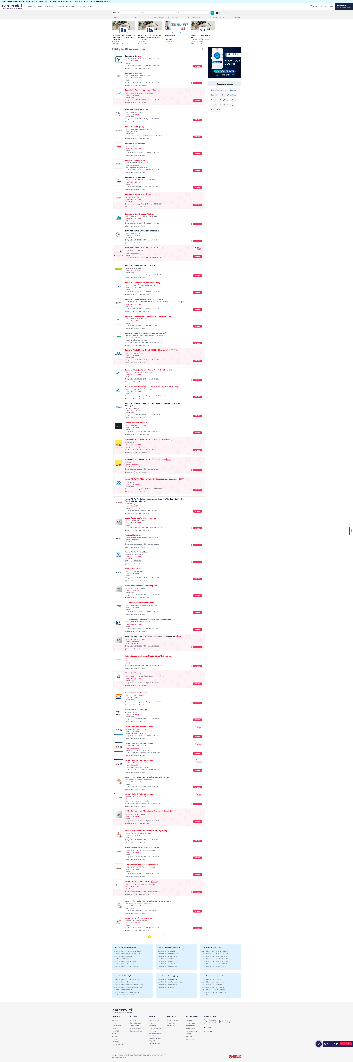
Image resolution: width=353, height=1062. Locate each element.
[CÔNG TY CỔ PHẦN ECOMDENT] (118, 696)
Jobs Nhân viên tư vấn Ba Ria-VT (167, 959)
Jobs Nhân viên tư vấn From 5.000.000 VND (215, 953)
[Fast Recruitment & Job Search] (12, 6)
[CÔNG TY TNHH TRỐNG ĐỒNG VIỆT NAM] (118, 76)
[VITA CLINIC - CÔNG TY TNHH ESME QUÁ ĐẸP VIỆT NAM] (118, 59)
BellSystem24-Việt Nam (132, 408)
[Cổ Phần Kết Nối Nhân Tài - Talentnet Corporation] (118, 851)
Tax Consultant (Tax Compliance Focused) (141, 603)
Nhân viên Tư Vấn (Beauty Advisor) (138, 90)
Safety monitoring (191, 1031)
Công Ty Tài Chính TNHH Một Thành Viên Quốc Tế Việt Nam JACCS (145, 335)
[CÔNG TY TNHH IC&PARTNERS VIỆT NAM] (118, 623)
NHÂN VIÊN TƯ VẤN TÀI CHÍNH (136, 110)
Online (233, 100)
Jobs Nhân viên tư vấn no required (212, 979)
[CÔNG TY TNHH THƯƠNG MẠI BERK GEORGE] (118, 130)
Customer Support (154, 1043)
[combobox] (128, 13)
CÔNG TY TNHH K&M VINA (133, 112)
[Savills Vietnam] (118, 442)
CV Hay (40, 6)
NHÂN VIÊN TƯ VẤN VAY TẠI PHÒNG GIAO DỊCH (142, 231)
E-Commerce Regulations (156, 1028)
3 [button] (156, 936)
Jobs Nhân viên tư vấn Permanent (168, 979)
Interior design (190, 1023)
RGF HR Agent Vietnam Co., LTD (135, 520)
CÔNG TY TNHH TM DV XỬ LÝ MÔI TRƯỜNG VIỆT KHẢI (141, 216)
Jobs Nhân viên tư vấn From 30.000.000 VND (215, 966)
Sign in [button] (326, 6)
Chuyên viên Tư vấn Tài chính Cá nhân (139, 727)
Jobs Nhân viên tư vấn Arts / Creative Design (127, 953)
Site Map (114, 1039)
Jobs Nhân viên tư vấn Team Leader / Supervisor (128, 987)
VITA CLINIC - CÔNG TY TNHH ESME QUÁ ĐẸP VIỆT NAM (142, 58)
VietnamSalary (49, 6)
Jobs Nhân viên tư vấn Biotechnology (125, 961)
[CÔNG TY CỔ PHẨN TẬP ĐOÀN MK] (118, 572)
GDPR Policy (152, 1025)
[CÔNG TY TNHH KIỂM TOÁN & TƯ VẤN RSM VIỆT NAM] (118, 606)
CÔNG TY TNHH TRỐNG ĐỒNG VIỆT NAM (137, 75)
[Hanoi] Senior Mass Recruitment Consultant (142, 848)
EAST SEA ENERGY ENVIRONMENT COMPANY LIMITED (142, 537)
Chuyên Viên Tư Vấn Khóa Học (136, 710)
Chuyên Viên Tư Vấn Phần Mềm (136, 693)
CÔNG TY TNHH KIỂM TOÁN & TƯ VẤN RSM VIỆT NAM (141, 605)
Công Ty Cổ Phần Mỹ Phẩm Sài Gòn (135, 251)
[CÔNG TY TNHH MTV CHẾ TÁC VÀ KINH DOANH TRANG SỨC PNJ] (118, 676)
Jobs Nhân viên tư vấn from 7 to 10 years (214, 992)
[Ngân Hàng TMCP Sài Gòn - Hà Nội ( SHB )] (118, 730)
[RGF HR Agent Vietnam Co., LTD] (118, 521)
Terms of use (152, 1031)
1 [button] (149, 936)
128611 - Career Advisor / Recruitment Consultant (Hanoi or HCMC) (150, 636)
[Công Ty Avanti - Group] (118, 197)
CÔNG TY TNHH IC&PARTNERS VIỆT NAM (137, 622)
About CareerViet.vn (155, 1020)
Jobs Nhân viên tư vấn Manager (123, 989)
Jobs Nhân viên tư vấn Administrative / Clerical (127, 951)
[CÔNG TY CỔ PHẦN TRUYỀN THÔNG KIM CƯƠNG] (118, 373)
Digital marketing (191, 1025)
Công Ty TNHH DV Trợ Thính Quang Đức (137, 163)
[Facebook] (204, 1032)
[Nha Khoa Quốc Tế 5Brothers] (118, 555)
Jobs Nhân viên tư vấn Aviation (123, 956)
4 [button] (160, 936)
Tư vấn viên (129, 673)
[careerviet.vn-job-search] (210, 1021)
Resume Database (135, 1023)
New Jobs (115, 1020)
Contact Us (170, 1025)
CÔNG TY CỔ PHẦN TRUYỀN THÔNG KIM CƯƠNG (139, 372)
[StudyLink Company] (118, 502)
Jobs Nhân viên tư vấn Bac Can (167, 961)
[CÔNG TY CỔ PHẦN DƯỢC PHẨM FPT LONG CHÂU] (118, 286)
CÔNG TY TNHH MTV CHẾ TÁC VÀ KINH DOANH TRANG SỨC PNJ (144, 676)
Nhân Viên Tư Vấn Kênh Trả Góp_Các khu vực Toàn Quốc (145, 333)
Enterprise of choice (227, 12)
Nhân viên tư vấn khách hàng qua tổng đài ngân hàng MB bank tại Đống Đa (152, 387)
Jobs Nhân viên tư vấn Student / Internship (126, 979)
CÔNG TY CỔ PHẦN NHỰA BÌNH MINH (136, 353)
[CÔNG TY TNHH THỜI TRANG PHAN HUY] (118, 426)
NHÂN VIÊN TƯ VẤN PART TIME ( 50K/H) (140, 248)
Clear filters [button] (237, 17)
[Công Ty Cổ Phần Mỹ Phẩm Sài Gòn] (118, 251)
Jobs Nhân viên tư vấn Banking (123, 959)
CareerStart (81, 6)
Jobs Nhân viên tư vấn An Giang (167, 956)
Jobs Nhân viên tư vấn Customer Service (126, 966)
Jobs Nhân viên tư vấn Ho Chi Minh (168, 953)
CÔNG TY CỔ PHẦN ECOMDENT (134, 695)
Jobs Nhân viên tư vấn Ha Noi (166, 951)
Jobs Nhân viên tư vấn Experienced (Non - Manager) (129, 984)
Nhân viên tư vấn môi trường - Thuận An (139, 214)
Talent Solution (135, 1025)
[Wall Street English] (118, 713)
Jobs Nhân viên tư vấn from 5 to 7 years (213, 989)
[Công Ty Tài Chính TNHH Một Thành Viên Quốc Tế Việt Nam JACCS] (118, 336)
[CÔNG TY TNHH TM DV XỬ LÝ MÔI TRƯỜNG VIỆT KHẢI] (118, 217)
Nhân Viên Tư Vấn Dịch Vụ (134, 127)
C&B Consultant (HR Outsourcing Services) (141, 864)
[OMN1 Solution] (118, 482)
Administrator (190, 1039)
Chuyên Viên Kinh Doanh (219, 90)
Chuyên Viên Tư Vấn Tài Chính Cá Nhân (139, 918)
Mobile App (115, 1036)
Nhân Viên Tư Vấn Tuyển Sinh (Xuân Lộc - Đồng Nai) (144, 299)
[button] (351, 1)
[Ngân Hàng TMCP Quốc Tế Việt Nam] (118, 921)
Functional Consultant (133, 535)
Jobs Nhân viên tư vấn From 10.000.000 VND (215, 959)
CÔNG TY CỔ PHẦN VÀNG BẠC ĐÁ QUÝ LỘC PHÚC (140, 180)
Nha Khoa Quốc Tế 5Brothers (134, 554)
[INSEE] (118, 659)
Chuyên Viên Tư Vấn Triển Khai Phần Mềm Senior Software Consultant (151, 479)
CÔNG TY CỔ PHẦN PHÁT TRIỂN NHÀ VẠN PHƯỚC (140, 884)
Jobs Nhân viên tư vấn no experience (213, 982)
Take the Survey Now (103, 1)
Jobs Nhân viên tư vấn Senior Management (126, 992)
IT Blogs (114, 1033)
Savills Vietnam (129, 442)
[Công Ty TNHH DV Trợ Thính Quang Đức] (118, 163)
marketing (233, 90)
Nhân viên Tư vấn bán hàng (135, 144)
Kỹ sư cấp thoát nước (229, 95)
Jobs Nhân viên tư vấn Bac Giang (167, 964)
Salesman (214, 100)
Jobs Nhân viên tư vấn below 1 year (212, 984)
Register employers (136, 1031)
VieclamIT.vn (171, 1023)
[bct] (234, 1056)
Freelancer (189, 1020)
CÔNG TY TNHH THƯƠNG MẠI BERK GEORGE (138, 129)
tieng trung (224, 100)
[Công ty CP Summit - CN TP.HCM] (118, 269)
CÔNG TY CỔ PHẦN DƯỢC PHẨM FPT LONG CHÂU (140, 285)
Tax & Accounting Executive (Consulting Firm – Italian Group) (148, 619)
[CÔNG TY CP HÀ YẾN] (118, 147)
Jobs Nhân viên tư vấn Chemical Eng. (125, 964)
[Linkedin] (207, 1032)
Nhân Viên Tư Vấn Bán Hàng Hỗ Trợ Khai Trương (142, 283)
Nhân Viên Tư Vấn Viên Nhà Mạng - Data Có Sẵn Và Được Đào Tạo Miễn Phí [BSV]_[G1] (152, 405)
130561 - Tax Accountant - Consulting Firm (141, 586)
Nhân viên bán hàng (226, 105)
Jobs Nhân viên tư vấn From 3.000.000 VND (215, 951)
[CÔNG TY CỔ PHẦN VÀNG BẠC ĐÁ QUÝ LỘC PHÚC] (118, 180)
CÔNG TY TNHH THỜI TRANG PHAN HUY (137, 425)
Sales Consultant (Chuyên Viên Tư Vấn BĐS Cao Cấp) (145, 439)
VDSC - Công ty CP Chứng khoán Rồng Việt (138, 779)
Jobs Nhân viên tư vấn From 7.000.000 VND (214, 956)
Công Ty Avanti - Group (132, 197)
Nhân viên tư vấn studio (133, 73)
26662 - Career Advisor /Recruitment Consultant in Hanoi (147, 811)
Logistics (214, 105)
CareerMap (60, 6)
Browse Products (135, 1028)
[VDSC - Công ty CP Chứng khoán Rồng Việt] (118, 780)
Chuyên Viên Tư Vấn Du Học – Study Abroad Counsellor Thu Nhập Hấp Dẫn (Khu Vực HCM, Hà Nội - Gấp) (154, 500)
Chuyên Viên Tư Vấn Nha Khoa (136, 552)
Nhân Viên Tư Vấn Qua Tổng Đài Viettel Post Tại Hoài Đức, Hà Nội (149, 370)
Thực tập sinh (215, 110)
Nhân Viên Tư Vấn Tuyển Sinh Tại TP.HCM (140, 266)
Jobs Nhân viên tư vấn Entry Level (124, 982)
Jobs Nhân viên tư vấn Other (166, 987)
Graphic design (190, 1028)
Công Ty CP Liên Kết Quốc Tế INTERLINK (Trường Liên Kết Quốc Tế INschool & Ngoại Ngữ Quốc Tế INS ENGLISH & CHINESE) (154, 302)
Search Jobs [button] (32, 6)
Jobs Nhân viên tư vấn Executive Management (127, 995)
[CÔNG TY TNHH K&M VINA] (118, 113)
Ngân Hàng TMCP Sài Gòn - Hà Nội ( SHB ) (137, 729)
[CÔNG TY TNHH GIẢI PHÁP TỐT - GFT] (118, 319)
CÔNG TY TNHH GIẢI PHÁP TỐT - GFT (136, 319)
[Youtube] (211, 1032)
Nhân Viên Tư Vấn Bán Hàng (135, 160)
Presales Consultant (132, 569)
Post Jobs (133, 1020)
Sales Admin (215, 95)
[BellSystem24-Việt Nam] (118, 407)
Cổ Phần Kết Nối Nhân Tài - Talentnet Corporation (140, 850)
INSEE (127, 658)
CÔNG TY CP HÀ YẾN (131, 146)
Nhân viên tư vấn (133, 56)
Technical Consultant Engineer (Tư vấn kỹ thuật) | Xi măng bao (148, 656)
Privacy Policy (153, 1023)
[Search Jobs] (212, 13)
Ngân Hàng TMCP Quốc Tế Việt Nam (136, 920)
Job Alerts (316, 6)
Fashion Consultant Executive (136, 423)
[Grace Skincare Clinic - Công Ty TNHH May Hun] (118, 93)
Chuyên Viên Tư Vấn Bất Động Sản (137, 881)
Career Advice (70, 6)
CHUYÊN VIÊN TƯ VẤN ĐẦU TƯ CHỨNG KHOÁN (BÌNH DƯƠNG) (148, 901)
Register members (117, 1044)
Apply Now (197, 66)
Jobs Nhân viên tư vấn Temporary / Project (170, 982)
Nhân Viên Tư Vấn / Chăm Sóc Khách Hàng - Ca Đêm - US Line (148, 316)
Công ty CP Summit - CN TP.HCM (135, 268)
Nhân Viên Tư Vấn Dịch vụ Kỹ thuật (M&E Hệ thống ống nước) (147, 350)
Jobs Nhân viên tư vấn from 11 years (212, 995)
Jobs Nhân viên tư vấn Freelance (167, 984)
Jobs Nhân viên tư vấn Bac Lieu (167, 966)
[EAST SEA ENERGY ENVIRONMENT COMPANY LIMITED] (118, 538)
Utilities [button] (90, 6)
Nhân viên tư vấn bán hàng (134, 194)
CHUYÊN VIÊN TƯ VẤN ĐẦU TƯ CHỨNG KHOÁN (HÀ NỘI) (146, 831)
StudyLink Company (131, 504)
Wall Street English (131, 712)
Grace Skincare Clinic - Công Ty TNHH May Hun (139, 93)
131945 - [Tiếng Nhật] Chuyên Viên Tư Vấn (140, 518)
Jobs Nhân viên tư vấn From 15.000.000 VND (215, 961)
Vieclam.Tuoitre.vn (173, 1020)
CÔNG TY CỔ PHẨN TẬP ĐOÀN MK (135, 571)
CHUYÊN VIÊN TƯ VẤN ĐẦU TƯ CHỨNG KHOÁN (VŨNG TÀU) (147, 777)
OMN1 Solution (129, 482)
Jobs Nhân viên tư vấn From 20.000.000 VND (215, 964)
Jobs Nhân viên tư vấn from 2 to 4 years (213, 987)
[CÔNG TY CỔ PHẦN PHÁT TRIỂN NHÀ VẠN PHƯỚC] (118, 884)
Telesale (188, 1033)
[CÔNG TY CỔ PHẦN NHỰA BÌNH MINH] (118, 353)
